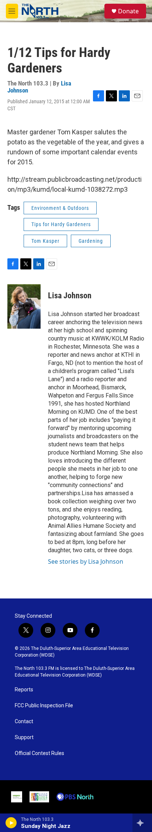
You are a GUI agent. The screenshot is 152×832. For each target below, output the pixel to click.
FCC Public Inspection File (44, 705)
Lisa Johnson (69, 295)
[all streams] (142, 822)
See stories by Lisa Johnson (85, 561)
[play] (11, 822)
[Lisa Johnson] (24, 306)
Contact (24, 721)
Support (24, 737)
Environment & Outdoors (60, 208)
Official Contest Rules (39, 753)
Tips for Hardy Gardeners (61, 224)
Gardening (91, 241)
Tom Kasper (45, 241)
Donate (128, 11)
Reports (24, 689)
